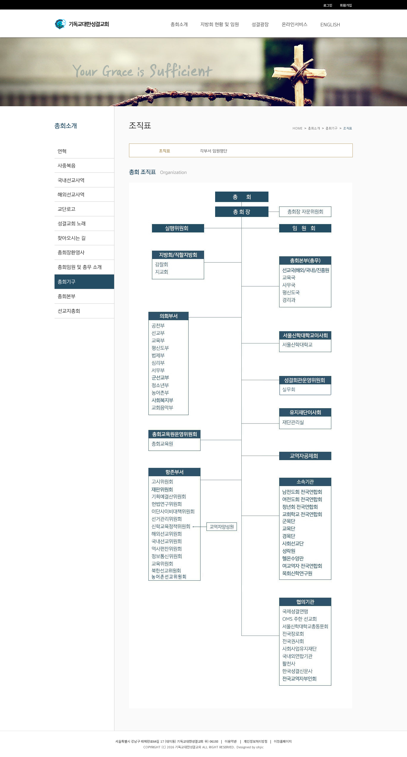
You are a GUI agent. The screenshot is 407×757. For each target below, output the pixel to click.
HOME (298, 128)
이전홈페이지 (283, 741)
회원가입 (346, 5)
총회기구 (332, 128)
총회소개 (314, 128)
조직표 (347, 128)
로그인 (327, 5)
